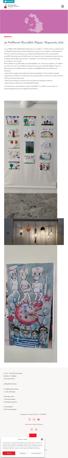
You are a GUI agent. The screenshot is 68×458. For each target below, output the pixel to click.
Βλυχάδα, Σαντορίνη (11, 384)
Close (62, 6)
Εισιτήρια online (9, 396)
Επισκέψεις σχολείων (11, 402)
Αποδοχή (9, 453)
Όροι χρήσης (9, 406)
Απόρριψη (22, 453)
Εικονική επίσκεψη (10, 399)
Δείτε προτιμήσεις (36, 453)
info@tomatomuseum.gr (11, 389)
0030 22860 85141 (10, 392)
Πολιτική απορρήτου (11, 409)
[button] (42, 439)
